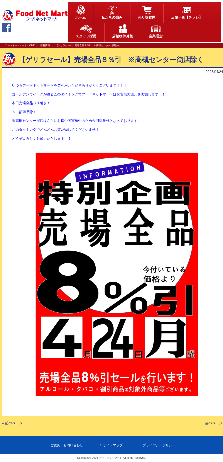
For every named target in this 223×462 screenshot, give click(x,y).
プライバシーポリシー (159, 445)
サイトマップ (113, 445)
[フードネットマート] (35, 20)
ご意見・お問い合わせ (66, 445)
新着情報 (45, 45)
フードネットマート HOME (20, 45)
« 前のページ (12, 423)
